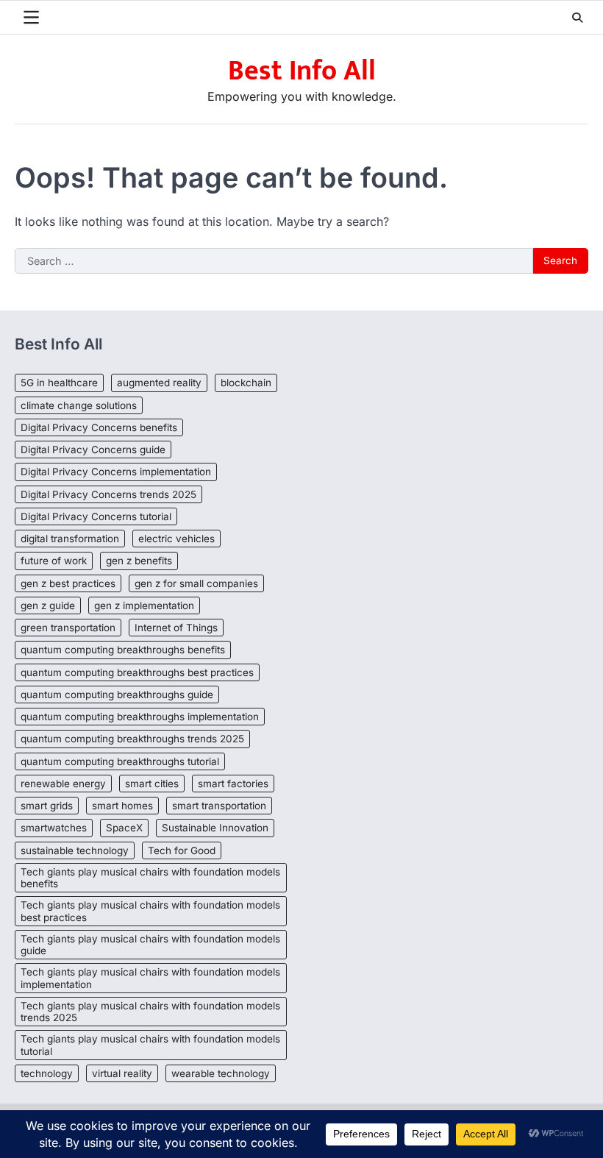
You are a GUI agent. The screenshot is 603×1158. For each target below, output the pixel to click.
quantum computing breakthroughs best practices (137, 672)
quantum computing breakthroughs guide (117, 694)
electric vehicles (176, 538)
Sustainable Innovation (215, 828)
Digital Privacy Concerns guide (93, 449)
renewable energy (63, 783)
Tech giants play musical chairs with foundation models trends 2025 (150, 1011)
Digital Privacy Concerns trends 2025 (108, 494)
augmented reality (159, 382)
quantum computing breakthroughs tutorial (120, 761)
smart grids (47, 805)
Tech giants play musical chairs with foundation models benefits (150, 877)
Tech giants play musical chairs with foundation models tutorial (150, 1044)
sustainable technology (75, 850)
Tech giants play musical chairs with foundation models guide (150, 944)
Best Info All (302, 71)
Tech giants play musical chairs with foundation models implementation (150, 978)
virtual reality (122, 1073)
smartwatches (54, 828)
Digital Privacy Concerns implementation (116, 471)
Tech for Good (181, 850)
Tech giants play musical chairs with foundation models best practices (150, 911)
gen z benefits (139, 560)
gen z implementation (144, 605)
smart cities (152, 783)
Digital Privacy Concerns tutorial (96, 516)
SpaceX (124, 828)
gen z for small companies (196, 583)
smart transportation (219, 805)
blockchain (246, 382)
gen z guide (48, 605)
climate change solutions (79, 405)
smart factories (233, 783)
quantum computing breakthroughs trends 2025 (132, 739)
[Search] (577, 18)
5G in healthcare (59, 382)
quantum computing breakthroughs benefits (123, 650)
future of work (54, 560)
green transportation (68, 627)
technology (47, 1073)
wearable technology (220, 1073)
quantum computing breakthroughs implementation (140, 716)
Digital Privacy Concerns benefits (99, 427)
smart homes (122, 805)
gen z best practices (68, 583)
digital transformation (70, 538)
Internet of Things (176, 627)
